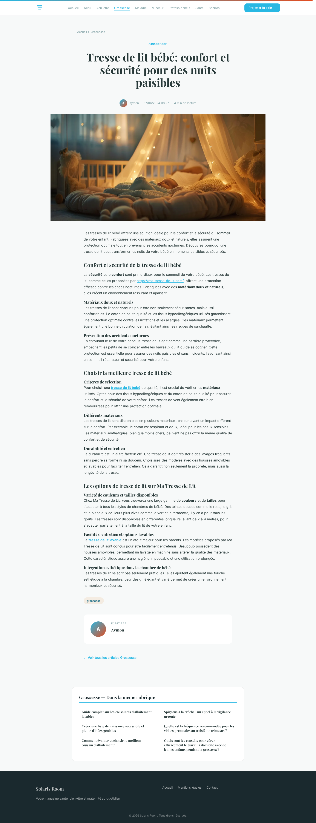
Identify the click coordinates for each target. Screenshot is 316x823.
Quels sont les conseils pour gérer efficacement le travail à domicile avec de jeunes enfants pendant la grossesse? (195, 745)
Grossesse (122, 7)
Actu (87, 7)
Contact (212, 787)
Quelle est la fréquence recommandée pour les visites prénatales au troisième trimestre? (199, 728)
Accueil (73, 7)
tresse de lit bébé (125, 387)
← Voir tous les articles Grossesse (110, 658)
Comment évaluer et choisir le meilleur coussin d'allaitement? (111, 742)
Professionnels (179, 7)
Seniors (214, 7)
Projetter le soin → (262, 7)
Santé (199, 7)
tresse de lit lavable (105, 540)
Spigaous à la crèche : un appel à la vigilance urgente (197, 714)
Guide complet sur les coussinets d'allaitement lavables (117, 714)
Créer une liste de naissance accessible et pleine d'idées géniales (113, 728)
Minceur (157, 7)
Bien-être (102, 7)
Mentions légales (189, 787)
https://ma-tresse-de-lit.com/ (160, 281)
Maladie (141, 7)
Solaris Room (50, 789)
